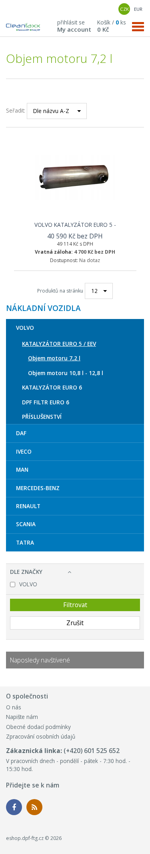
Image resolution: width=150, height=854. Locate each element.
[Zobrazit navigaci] (138, 25)
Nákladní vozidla (43, 308)
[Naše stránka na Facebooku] (14, 807)
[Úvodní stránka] (23, 28)
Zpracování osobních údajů (40, 736)
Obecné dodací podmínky (38, 727)
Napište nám (22, 717)
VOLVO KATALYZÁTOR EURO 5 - (75, 224)
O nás (13, 707)
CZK (124, 9)
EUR (138, 9)
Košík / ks (111, 25)
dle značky (26, 571)
